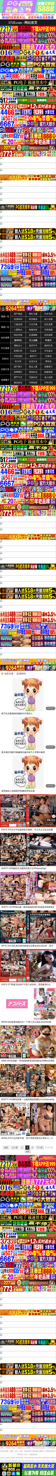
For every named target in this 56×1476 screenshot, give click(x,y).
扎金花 (33, 351)
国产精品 (18, 314)
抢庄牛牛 (33, 345)
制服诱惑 (48, 372)
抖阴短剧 (33, 382)
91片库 (18, 361)
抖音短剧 (18, 356)
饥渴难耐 (33, 335)
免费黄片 (48, 367)
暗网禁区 (18, 372)
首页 (6, 1148)
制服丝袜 (33, 330)
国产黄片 (18, 367)
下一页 (39, 1148)
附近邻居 (18, 335)
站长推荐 (5, 337)
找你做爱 (48, 335)
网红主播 (33, 314)
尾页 (28, 1152)
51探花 (48, 356)
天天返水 (48, 351)
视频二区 (5, 327)
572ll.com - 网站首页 (22, 22)
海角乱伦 (33, 372)
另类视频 (48, 330)
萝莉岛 (48, 361)
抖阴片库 (5, 369)
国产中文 (18, 377)
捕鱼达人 (18, 345)
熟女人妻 (33, 367)
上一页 (14, 1148)
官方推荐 (5, 348)
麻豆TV (33, 356)
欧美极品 (33, 319)
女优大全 (33, 361)
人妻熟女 (18, 330)
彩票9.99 (18, 351)
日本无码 (48, 314)
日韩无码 (48, 382)
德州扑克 (48, 345)
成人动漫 (48, 319)
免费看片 (5, 380)
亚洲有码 (18, 319)
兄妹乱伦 (33, 377)
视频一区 (5, 316)
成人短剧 (48, 377)
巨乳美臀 (48, 324)
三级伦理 (18, 324)
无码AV (5, 359)
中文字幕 (33, 324)
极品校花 (18, 382)
